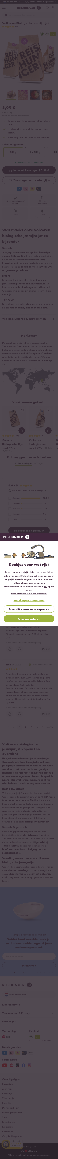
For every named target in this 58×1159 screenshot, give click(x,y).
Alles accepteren (29, 619)
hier (45, 587)
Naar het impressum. (37, 594)
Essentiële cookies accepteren (29, 609)
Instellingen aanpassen (29, 600)
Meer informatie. (19, 594)
